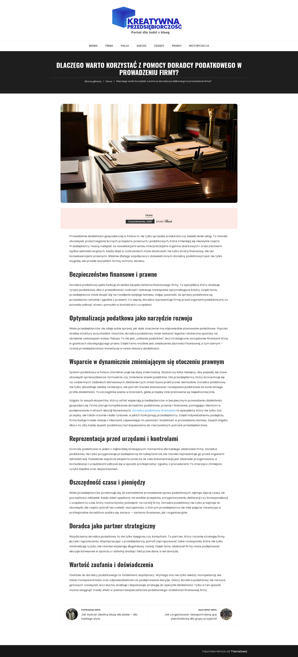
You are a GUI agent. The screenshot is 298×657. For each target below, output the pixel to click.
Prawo (177, 46)
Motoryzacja (199, 46)
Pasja (125, 46)
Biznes (93, 46)
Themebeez (239, 651)
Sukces (142, 46)
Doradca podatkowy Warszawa (154, 410)
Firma (109, 46)
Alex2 (168, 221)
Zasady (159, 46)
